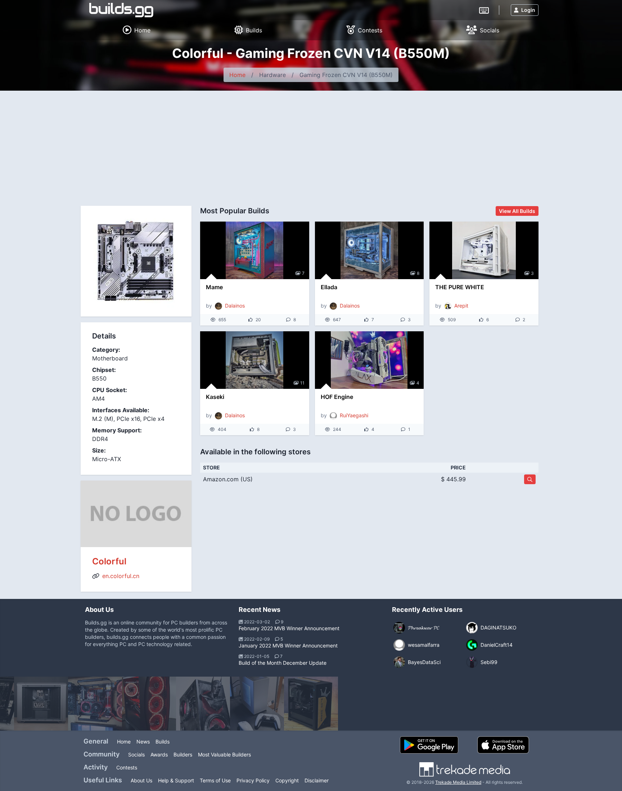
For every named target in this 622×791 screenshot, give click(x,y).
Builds (163, 741)
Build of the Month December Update (282, 663)
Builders (182, 754)
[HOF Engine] (369, 360)
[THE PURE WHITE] (483, 250)
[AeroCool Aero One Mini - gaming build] (149, 704)
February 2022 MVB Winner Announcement (289, 628)
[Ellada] (369, 250)
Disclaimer (317, 780)
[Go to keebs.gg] (484, 9)
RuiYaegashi (354, 415)
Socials (136, 754)
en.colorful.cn (120, 575)
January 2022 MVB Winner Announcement (288, 645)
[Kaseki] (254, 360)
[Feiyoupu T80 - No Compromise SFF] (257, 704)
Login (528, 10)
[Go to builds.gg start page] (121, 10)
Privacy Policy (253, 780)
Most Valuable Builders (224, 754)
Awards (159, 754)
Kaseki (215, 396)
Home (237, 74)
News (143, 741)
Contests (126, 767)
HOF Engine (337, 396)
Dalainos (235, 306)
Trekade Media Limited (458, 782)
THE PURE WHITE (459, 287)
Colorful (109, 561)
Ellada (329, 287)
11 (302, 383)
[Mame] (254, 250)
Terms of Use (215, 780)
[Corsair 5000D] (311, 704)
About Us (141, 780)
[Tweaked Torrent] (41, 704)
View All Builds (517, 211)
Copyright (287, 780)
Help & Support (176, 780)
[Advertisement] (311, 144)
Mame (214, 287)
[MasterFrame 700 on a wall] (95, 704)
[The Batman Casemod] (203, 704)
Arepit (461, 306)
